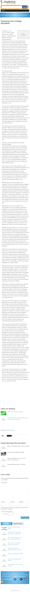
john (7, 430)
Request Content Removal (19, 576)
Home (2, 15)
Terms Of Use (17, 574)
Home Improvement (7, 576)
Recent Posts (18, 523)
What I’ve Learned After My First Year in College (18, 446)
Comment (4, 482)
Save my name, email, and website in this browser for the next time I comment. (14, 508)
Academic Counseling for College (15, 553)
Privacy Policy (24, 574)
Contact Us (4, 574)
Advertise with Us (15, 573)
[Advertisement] (15, 27)
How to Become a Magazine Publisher (15, 452)
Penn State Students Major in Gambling (16, 464)
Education (7, 15)
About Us (22, 573)
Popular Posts (6, 523)
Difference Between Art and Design (15, 411)
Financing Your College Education (19, 15)
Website (21, 501)
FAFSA (4, 79)
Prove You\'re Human (7, 511)
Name (3, 502)
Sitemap (10, 574)
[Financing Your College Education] (23, 34)
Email (12, 502)
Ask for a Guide (5, 573)
